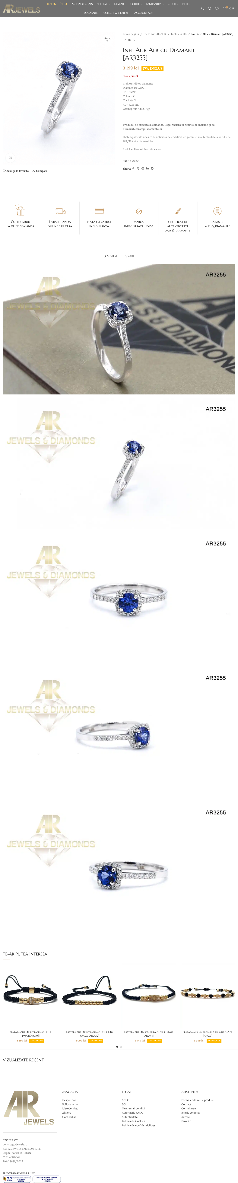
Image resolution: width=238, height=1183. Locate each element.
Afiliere (66, 1112)
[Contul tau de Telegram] (152, 168)
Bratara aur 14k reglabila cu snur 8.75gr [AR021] (207, 1033)
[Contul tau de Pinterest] (142, 168)
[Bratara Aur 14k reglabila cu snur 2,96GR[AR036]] (30, 995)
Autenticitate (130, 1117)
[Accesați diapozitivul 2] (121, 1047)
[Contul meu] (202, 8)
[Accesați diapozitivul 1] (117, 1047)
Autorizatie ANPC (132, 1112)
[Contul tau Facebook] (133, 168)
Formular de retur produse (197, 1100)
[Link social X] (137, 168)
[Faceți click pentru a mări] (10, 158)
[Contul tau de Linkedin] (147, 168)
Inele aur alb (178, 34)
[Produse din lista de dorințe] (217, 8)
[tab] (111, 254)
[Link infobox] (20, 215)
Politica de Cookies (133, 1121)
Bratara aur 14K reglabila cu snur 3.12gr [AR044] (148, 1033)
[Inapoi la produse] (129, 40)
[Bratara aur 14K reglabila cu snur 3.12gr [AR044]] (148, 995)
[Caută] (210, 8)
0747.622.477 (10, 1140)
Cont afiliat (69, 1117)
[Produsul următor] (134, 40)
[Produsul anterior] (125, 40)
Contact (186, 1104)
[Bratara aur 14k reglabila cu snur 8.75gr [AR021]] (207, 995)
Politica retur (70, 1104)
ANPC (125, 1100)
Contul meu (188, 1108)
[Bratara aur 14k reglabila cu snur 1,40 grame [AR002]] (89, 995)
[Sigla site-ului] (21, 8)
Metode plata (70, 1108)
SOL (124, 1104)
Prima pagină (131, 34)
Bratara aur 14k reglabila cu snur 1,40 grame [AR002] (89, 1033)
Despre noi (69, 1100)
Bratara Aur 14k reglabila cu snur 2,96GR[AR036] (30, 1033)
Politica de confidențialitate (138, 1125)
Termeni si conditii (133, 1108)
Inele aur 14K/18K (155, 34)
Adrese (185, 1117)
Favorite (186, 1121)
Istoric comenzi (190, 1112)
